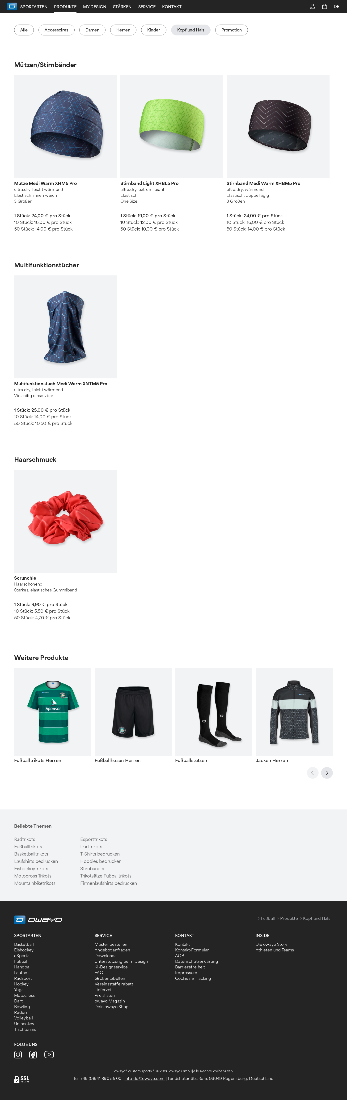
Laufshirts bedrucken (36, 861)
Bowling (22, 1007)
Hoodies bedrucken (101, 861)
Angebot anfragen (112, 950)
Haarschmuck (35, 459)
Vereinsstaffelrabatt (114, 984)
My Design (94, 7)
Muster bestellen (111, 944)
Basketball (24, 944)
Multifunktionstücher (46, 265)
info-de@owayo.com (145, 1078)
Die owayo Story (272, 944)
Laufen (20, 973)
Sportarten (33, 7)
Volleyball (23, 1018)
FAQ (99, 973)
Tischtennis (25, 1029)
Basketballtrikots (31, 854)
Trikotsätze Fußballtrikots (105, 876)
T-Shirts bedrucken (100, 854)
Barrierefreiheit (190, 967)
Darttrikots (91, 846)
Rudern (21, 1012)
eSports (21, 956)
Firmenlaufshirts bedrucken (108, 883)
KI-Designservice (111, 967)
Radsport (23, 978)
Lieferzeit (104, 990)
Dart (18, 1001)
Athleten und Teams (275, 950)
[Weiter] (327, 773)
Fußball (268, 918)
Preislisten (105, 995)
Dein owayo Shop (112, 1007)
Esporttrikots (93, 839)
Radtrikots (24, 839)
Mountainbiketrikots (34, 883)
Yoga (19, 990)
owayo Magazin (110, 1001)
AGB (179, 956)
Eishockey (24, 950)
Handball (22, 967)
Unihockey (24, 1024)
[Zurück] (313, 773)
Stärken (122, 7)
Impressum (186, 973)
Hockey (21, 984)
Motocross (24, 995)
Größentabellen (110, 978)
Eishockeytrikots (31, 868)
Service (147, 7)
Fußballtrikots (28, 846)
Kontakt (172, 7)
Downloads (106, 956)
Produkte (65, 7)
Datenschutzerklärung (196, 961)
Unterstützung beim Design (121, 961)
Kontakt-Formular (192, 950)
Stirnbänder (92, 868)
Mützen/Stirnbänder (45, 64)
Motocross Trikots (32, 876)
